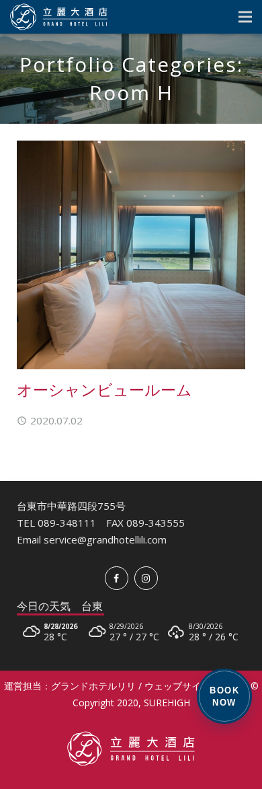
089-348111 (67, 522)
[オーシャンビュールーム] (131, 255)
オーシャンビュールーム (104, 389)
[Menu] (245, 17)
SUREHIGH (167, 702)
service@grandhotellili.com (105, 539)
